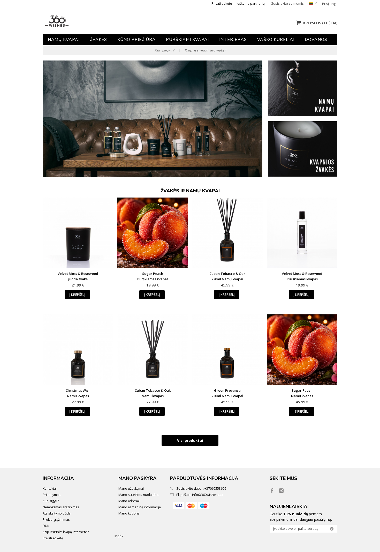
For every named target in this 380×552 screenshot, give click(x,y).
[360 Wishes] (91, 21)
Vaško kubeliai (275, 39)
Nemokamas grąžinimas (61, 507)
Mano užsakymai (131, 488)
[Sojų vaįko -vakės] (302, 175)
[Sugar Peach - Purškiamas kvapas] (152, 233)
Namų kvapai (64, 39)
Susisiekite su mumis (287, 3)
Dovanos (316, 39)
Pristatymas (51, 495)
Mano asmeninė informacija (139, 507)
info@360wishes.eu (207, 495)
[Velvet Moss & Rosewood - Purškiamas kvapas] (302, 233)
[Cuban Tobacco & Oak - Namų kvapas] (152, 349)
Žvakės (98, 39)
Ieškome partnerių (251, 3)
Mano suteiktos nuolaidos (138, 495)
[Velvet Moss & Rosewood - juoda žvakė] (78, 233)
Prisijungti (329, 4)
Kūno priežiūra (136, 39)
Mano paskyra (137, 478)
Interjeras (233, 39)
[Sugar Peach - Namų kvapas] (302, 349)
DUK (46, 526)
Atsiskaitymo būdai (57, 513)
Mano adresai (129, 501)
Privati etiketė (221, 3)
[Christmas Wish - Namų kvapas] (78, 349)
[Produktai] (153, 119)
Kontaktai (50, 488)
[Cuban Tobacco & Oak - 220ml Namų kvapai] (227, 233)
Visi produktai (190, 440)
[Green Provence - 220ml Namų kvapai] (227, 349)
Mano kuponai (129, 513)
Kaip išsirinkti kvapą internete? (66, 532)
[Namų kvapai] (302, 114)
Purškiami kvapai (187, 39)
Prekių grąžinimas (56, 519)
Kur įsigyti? (51, 501)
